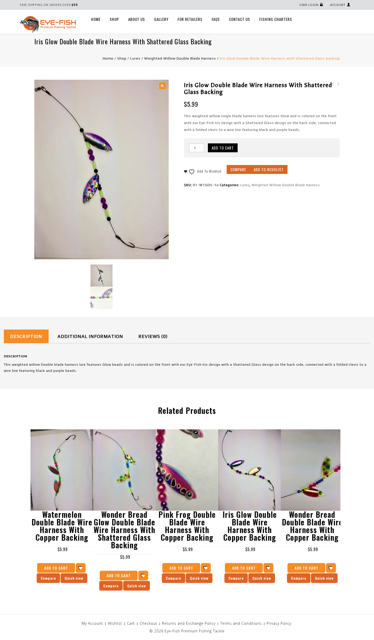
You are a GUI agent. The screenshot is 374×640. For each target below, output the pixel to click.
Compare (238, 169)
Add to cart (223, 148)
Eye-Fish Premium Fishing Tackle (195, 631)
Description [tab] (26, 336)
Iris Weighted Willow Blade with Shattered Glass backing (337, 94)
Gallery (161, 19)
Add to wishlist (269, 169)
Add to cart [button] (56, 567)
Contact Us (239, 19)
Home (95, 19)
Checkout (148, 623)
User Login (309, 5)
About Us (136, 19)
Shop (114, 19)
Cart (131, 623)
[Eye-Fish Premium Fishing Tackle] (48, 24)
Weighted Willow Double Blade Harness (180, 58)
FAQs (216, 19)
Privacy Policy (279, 623)
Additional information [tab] (90, 336)
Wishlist (115, 623)
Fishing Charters (275, 19)
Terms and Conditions (241, 623)
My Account (92, 623)
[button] (162, 86)
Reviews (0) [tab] (153, 336)
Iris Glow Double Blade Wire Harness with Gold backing (331, 94)
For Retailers (190, 19)
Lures (135, 58)
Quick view (74, 578)
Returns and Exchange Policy (188, 623)
